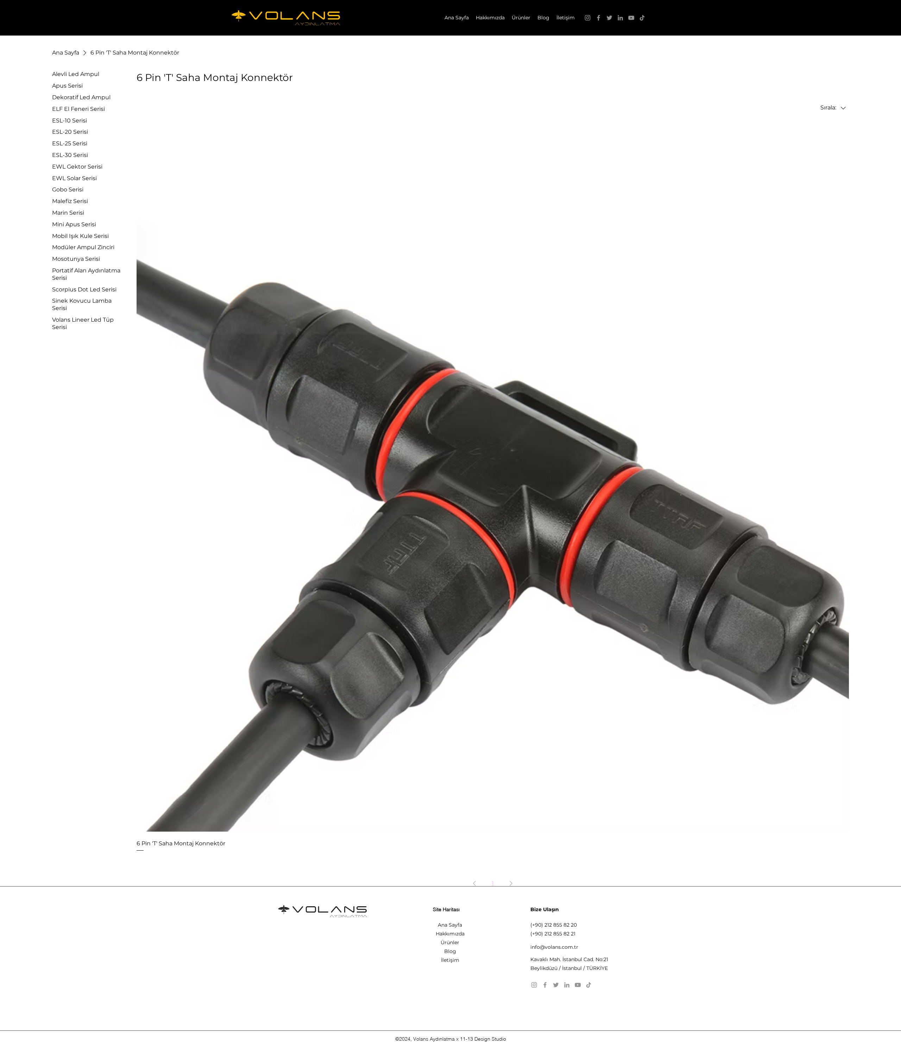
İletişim (450, 960)
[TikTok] (642, 17)
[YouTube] (631, 17)
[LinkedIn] (620, 17)
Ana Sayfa (450, 925)
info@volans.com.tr (554, 947)
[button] (521, 17)
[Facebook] (598, 17)
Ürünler (450, 942)
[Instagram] (587, 17)
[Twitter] (609, 17)
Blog (450, 951)
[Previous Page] (474, 883)
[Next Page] (511, 883)
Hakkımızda (450, 934)
